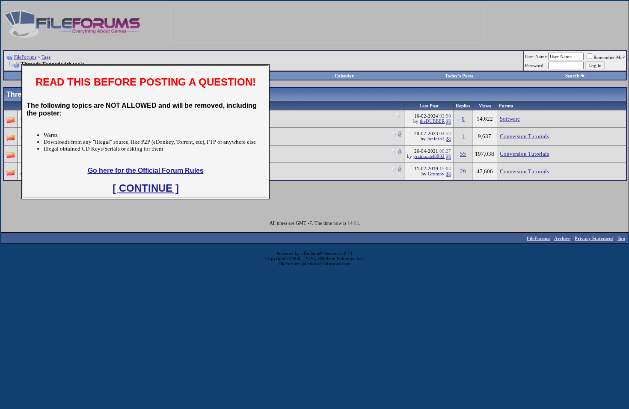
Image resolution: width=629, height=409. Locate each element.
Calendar (344, 75)
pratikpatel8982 (429, 156)
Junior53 (436, 138)
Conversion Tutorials (524, 136)
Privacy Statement (594, 238)
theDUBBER (432, 121)
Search (572, 75)
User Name (536, 56)
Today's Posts (459, 75)
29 (463, 171)
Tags (46, 56)
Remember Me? (609, 57)
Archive (562, 238)
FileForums (25, 56)
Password (534, 65)
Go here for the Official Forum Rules (146, 170)
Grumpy (436, 173)
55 (463, 154)
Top (621, 238)
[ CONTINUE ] (146, 188)
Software (510, 119)
